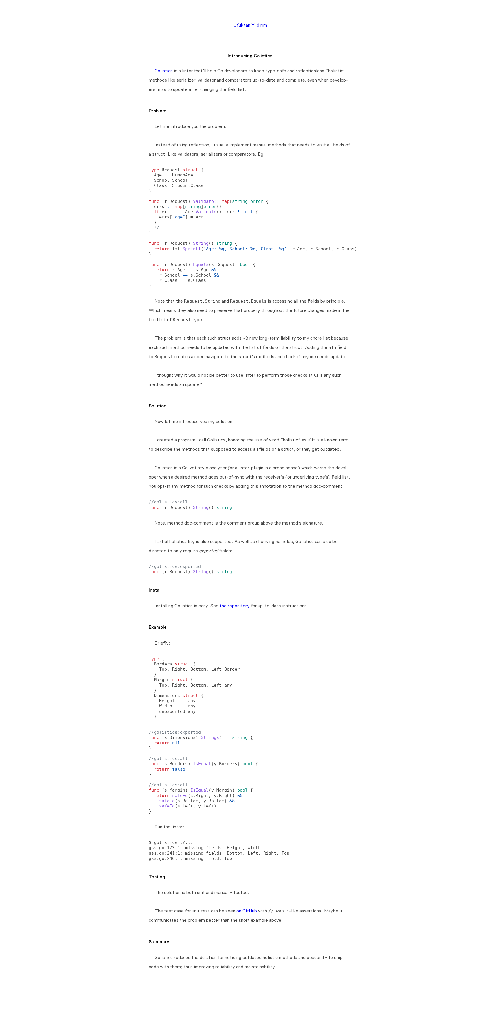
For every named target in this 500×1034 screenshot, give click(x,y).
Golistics (164, 70)
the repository (235, 605)
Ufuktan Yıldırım (250, 25)
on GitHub (246, 911)
